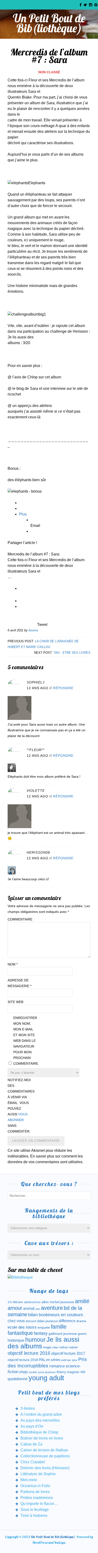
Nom (13, 964)
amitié (82, 1301)
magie (47, 1347)
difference (67, 1321)
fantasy (41, 1333)
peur (74, 1360)
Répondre (63, 688)
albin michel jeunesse (58, 1302)
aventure (52, 1308)
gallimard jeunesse (63, 1333)
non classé (49, 72)
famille (59, 1327)
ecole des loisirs (22, 1327)
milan (55, 1347)
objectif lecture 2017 (68, 1353)
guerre (82, 1333)
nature (73, 1347)
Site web (15, 1002)
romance (57, 1366)
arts (37, 1308)
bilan (33, 1314)
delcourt (31, 1321)
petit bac (66, 1360)
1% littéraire (15, 1302)
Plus (23, 514)
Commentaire (19, 919)
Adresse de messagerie (19, 983)
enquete (44, 1327)
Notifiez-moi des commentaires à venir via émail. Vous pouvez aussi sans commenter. (19, 1105)
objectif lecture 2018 (23, 1360)
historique (16, 1340)
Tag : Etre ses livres (72, 652)
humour (35, 1339)
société (33, 1372)
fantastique (20, 1333)
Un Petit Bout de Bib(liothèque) (49, 23)
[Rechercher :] (49, 1195)
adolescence (32, 1302)
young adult (46, 1378)
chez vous (16, 1321)
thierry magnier (68, 1372)
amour (15, 1308)
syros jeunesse (47, 1372)
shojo (23, 1372)
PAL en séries (49, 1360)
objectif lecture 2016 (29, 1353)
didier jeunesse (47, 1321)
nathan (63, 1347)
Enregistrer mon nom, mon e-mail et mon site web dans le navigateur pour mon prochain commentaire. (25, 1040)
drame (81, 1321)
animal (28, 1308)
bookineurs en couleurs (61, 1314)
